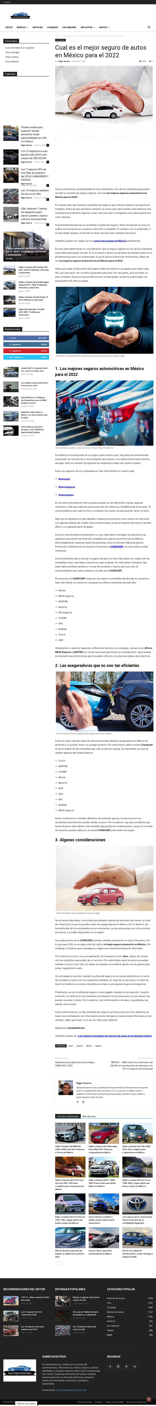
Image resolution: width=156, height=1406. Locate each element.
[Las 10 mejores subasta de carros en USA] (11, 196)
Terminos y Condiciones (136, 1402)
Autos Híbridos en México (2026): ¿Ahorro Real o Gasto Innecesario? (102, 1220)
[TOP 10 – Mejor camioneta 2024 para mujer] (11, 1300)
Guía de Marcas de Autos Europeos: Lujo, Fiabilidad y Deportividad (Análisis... (32, 429)
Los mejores (69, 27)
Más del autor (89, 1116)
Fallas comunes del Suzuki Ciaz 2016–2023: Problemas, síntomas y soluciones (26, 251)
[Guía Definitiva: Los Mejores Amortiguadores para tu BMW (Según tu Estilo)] (11, 401)
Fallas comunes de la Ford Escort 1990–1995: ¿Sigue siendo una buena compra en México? (70, 1220)
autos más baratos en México (110, 240)
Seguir (44, 344)
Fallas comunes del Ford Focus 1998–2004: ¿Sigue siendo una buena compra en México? (136, 1183)
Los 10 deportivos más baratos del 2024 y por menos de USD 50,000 (34, 155)
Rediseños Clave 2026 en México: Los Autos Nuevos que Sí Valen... (34, 415)
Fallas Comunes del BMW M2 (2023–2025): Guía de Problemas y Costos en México (69, 1149)
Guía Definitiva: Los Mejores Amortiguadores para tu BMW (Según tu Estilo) (34, 400)
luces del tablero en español (19, 47)
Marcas (21, 27)
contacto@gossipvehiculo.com (71, 1390)
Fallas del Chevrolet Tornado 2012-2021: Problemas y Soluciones (31, 312)
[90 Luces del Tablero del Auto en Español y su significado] (62, 1316)
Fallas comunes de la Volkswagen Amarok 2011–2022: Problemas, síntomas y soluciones (34, 285)
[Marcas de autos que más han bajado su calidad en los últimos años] (70, 1237)
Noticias (38, 27)
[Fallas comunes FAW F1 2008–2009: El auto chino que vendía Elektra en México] (104, 1167)
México (89, 1046)
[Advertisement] (104, 164)
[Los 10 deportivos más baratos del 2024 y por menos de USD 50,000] (11, 157)
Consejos (52, 27)
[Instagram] (84, 1102)
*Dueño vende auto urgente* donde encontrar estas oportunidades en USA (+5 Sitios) (34, 134)
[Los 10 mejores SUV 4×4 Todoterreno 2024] (11, 1316)
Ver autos (86, 27)
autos (71, 1046)
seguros (98, 1046)
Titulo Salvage (12, 52)
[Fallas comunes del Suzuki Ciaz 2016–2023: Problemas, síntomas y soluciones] (26, 247)
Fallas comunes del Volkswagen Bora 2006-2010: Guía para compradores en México (103, 1149)
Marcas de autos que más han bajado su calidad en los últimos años (69, 1254)
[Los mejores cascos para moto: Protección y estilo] (11, 387)
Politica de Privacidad (114, 1402)
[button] (149, 27)
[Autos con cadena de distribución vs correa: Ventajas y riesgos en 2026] (137, 1237)
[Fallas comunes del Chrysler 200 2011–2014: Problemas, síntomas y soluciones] (9, 270)
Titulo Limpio (11, 56)
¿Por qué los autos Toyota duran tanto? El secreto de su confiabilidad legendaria (137, 1220)
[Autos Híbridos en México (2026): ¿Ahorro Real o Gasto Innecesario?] (104, 1203)
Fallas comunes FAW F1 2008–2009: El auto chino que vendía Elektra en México (102, 1183)
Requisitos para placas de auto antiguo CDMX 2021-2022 (75, 1064)
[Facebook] (78, 1102)
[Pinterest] (126, 1367)
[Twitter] (135, 1367)
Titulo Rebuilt (12, 61)
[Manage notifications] (148, 1399)
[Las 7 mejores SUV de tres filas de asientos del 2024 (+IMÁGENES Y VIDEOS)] (11, 175)
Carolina (9, 258)
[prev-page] (57, 1263)
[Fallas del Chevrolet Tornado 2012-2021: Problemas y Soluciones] (9, 312)
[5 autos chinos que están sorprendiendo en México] (104, 1237)
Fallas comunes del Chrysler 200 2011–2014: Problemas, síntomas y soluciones (34, 270)
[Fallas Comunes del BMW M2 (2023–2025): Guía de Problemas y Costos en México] (70, 1133)
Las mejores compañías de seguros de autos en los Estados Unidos (115, 1035)
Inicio (8, 27)
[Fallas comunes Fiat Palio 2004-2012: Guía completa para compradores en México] (137, 1133)
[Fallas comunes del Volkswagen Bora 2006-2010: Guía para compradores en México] (104, 1133)
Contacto (7, 2)
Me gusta (43, 338)
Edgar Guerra (64, 61)
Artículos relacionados (68, 1116)
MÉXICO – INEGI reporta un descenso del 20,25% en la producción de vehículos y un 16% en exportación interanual (132, 1065)
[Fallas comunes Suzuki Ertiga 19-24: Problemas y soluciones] (9, 300)
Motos (103, 27)
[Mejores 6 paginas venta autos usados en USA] (62, 1301)
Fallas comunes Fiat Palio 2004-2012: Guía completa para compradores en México (136, 1149)
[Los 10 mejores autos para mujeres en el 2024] (11, 1330)
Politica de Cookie (84, 1402)
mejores (79, 1046)
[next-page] (62, 1263)
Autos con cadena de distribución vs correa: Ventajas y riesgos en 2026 (137, 1254)
